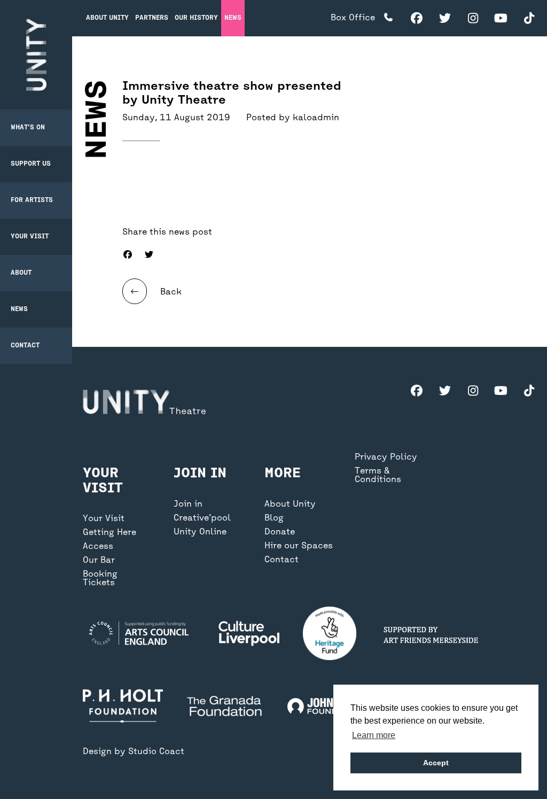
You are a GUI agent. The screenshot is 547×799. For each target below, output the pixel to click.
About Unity (107, 18)
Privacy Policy (386, 457)
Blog (274, 518)
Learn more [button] (373, 735)
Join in (188, 504)
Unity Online (200, 532)
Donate (279, 532)
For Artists (32, 200)
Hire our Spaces (298, 546)
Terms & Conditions (378, 475)
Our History (196, 18)
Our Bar (99, 560)
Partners (151, 18)
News (19, 309)
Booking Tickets (100, 578)
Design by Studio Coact (133, 752)
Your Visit (30, 237)
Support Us (31, 164)
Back (170, 292)
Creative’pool (202, 518)
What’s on (28, 127)
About (21, 273)
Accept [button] (436, 762)
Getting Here (109, 533)
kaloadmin (316, 118)
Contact (25, 346)
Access (98, 546)
